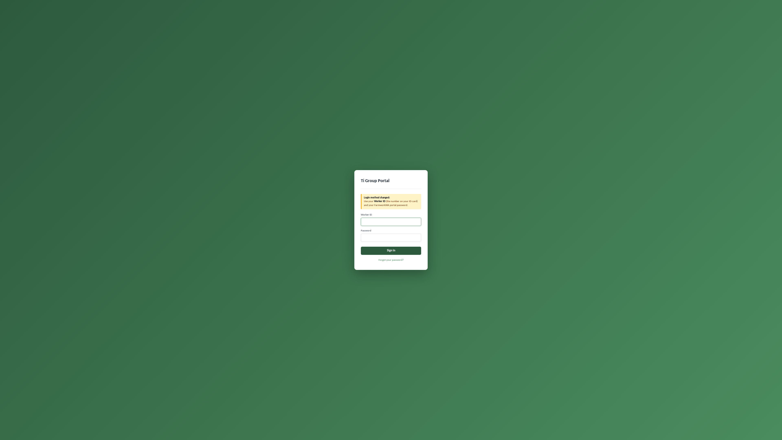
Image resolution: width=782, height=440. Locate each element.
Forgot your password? (391, 260)
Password (366, 230)
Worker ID (366, 214)
